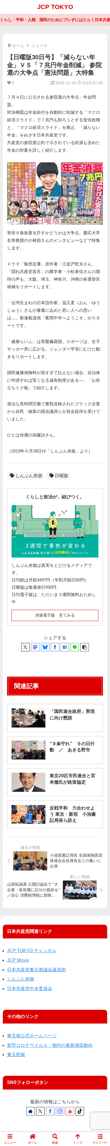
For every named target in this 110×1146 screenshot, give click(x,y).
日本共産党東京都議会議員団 (36, 969)
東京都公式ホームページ (32, 1035)
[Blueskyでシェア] (45, 647)
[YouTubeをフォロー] (70, 1111)
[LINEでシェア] (75, 647)
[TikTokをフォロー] (80, 1111)
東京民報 (16, 1054)
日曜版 (61, 475)
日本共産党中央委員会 (29, 988)
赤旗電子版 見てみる (55, 615)
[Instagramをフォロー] (60, 1111)
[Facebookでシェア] (55, 647)
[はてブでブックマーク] (65, 647)
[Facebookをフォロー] (50, 1111)
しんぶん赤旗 (28, 475)
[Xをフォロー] (40, 1111)
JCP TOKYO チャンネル (31, 950)
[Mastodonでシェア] (35, 647)
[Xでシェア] (25, 647)
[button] (84, 647)
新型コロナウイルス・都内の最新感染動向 (50, 1045)
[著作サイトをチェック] (30, 1111)
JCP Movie (18, 960)
